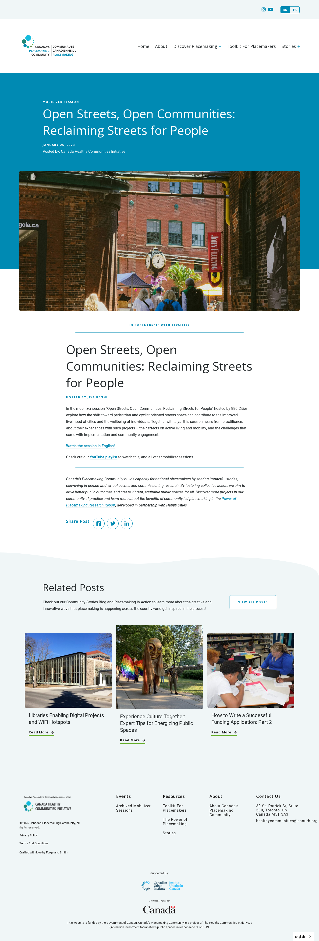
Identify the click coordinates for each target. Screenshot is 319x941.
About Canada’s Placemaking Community (223, 810)
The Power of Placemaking (175, 821)
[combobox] (303, 936)
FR (295, 9)
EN (285, 9)
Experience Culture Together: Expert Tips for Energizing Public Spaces (156, 723)
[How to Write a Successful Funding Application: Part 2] (250, 705)
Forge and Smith (56, 852)
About (161, 46)
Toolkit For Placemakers (251, 46)
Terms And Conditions (34, 843)
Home (143, 46)
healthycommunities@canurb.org (287, 820)
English (300, 936)
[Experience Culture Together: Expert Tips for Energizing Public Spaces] (159, 706)
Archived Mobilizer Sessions (133, 808)
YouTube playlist (103, 456)
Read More (39, 732)
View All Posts (253, 602)
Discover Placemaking (195, 46)
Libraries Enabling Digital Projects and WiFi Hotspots (66, 718)
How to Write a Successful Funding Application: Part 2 (241, 718)
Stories (289, 46)
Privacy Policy (28, 835)
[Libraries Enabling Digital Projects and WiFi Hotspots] (68, 705)
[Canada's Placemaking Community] (48, 61)
